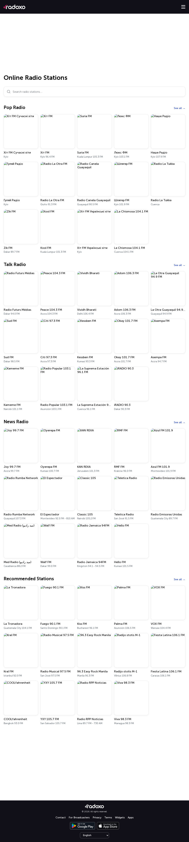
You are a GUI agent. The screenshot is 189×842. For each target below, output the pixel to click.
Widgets (120, 817)
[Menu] (183, 7)
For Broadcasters (79, 817)
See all (178, 108)
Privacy (97, 817)
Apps (131, 817)
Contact (61, 817)
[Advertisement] (94, 45)
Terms (108, 817)
